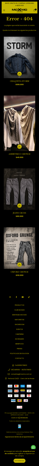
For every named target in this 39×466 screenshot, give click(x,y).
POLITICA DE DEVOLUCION (19, 353)
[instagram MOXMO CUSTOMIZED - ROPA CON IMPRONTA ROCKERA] (10, 297)
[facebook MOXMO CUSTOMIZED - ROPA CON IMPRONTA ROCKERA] (16, 297)
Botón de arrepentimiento (24, 437)
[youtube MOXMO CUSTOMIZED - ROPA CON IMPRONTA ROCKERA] (23, 297)
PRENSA (19, 349)
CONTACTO (19, 358)
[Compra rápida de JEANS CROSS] (19, 205)
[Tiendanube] (19, 418)
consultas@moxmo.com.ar (21, 374)
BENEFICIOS (19, 344)
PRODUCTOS (19, 305)
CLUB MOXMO (19, 310)
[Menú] (5, 10)
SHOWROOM (19, 324)
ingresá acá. (9, 437)
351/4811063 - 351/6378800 (21, 370)
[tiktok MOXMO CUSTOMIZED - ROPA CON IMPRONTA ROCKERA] (29, 297)
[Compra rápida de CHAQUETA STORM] (19, 74)
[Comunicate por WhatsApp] (33, 447)
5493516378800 (21, 365)
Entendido (19, 461)
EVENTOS (19, 329)
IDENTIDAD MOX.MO (19, 315)
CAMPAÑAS (19, 334)
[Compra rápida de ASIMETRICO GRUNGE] (19, 147)
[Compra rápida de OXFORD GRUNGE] (19, 264)
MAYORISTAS (19, 320)
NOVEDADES (19, 339)
